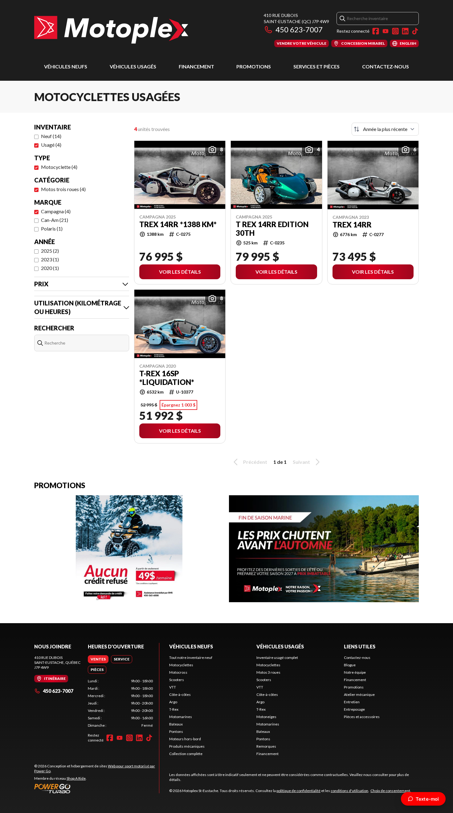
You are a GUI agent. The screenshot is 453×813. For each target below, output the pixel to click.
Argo (173, 702)
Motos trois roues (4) (63, 189)
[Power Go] (96, 788)
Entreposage (354, 709)
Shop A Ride (76, 778)
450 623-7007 (299, 29)
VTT (172, 687)
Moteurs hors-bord (185, 739)
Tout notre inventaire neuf (190, 657)
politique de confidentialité (298, 790)
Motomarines (180, 716)
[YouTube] (385, 31)
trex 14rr (352, 224)
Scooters (176, 679)
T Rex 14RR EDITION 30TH (272, 228)
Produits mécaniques (187, 746)
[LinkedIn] (405, 31)
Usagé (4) (51, 145)
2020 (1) (50, 268)
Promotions (253, 66)
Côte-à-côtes (180, 694)
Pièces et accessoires (362, 716)
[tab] (98, 659)
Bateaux (176, 724)
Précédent (255, 462)
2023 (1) (50, 259)
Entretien (352, 702)
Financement (196, 66)
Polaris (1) (52, 228)
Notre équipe (355, 672)
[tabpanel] (120, 703)
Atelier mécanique (359, 694)
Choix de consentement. (390, 790)
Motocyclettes (181, 665)
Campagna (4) (56, 211)
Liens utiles (359, 646)
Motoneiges (266, 716)
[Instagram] (395, 31)
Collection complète (185, 753)
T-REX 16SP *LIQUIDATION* (166, 377)
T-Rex (173, 709)
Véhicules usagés (133, 66)
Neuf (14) (51, 136)
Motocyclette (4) (59, 167)
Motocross (178, 672)
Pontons (176, 731)
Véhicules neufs (65, 66)
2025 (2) (50, 251)
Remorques (266, 746)
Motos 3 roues (268, 672)
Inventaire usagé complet (277, 657)
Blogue (350, 665)
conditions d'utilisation (349, 790)
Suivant (301, 462)
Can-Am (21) (54, 220)
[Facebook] (375, 31)
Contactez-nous (385, 66)
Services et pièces (316, 66)
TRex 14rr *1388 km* (178, 224)
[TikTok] (415, 31)
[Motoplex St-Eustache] (111, 30)
